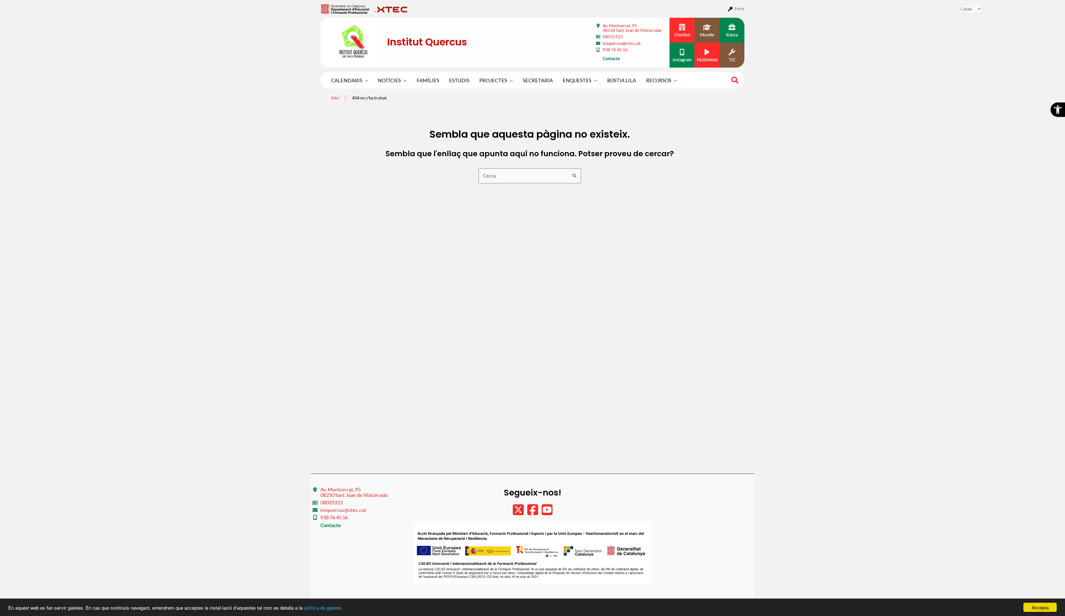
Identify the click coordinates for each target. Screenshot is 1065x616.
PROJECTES (493, 80)
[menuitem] (345, 8)
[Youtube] (547, 512)
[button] (1058, 109)
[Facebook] (533, 512)
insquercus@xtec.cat (622, 43)
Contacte (611, 58)
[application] (365, 80)
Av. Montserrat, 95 (632, 28)
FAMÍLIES (428, 80)
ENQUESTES (577, 80)
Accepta (1040, 607)
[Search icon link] (735, 81)
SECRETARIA (538, 80)
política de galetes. (323, 607)
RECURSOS (658, 80)
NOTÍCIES (389, 80)
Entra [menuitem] (739, 8)
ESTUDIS (459, 80)
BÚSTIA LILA (621, 80)
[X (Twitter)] (518, 512)
